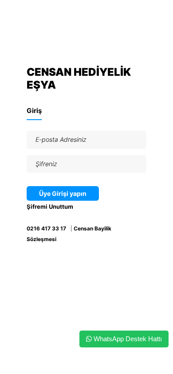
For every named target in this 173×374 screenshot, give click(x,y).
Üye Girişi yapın (62, 193)
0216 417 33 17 (46, 228)
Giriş (34, 110)
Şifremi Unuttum (50, 206)
